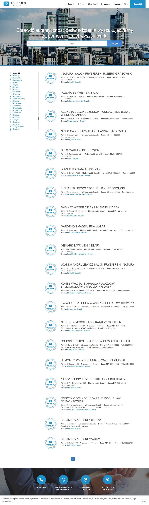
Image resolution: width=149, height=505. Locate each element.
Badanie (71, 4)
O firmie (81, 4)
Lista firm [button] (92, 4)
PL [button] (125, 4)
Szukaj (113, 43)
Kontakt (117, 4)
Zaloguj (137, 4)
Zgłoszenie (105, 4)
